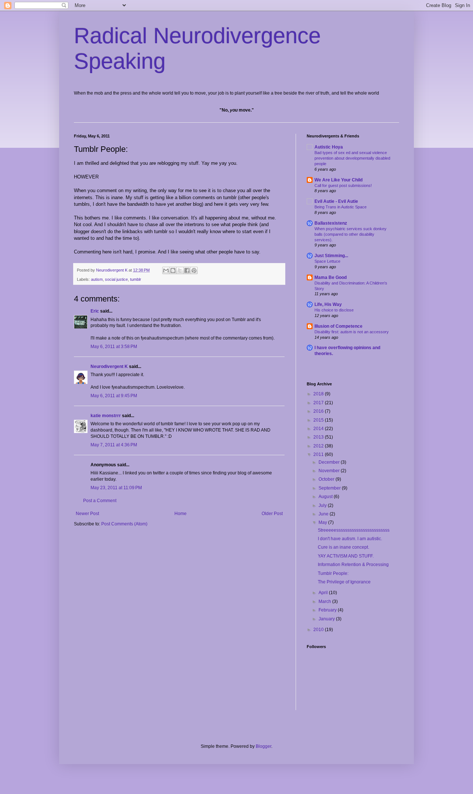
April (324, 592)
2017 (319, 402)
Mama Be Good (330, 277)
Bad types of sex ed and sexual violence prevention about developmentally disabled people (352, 158)
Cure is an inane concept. (343, 547)
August (326, 496)
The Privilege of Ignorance (344, 582)
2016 (319, 411)
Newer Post (87, 513)
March (325, 601)
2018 (319, 393)
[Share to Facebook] (187, 270)
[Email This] (166, 270)
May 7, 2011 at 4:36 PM (114, 444)
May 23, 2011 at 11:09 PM (116, 487)
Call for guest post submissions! (343, 185)
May (323, 522)
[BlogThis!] (173, 270)
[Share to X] (180, 270)
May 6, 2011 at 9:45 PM (114, 395)
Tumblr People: (333, 573)
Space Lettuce (327, 261)
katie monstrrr (106, 415)
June (324, 514)
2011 (319, 454)
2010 (319, 629)
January (327, 618)
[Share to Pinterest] (194, 270)
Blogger (263, 746)
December (330, 462)
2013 (319, 437)
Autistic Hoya (328, 147)
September (330, 488)
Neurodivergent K (109, 366)
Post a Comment (99, 500)
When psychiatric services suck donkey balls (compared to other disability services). (350, 234)
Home (180, 513)
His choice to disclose (334, 310)
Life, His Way (328, 304)
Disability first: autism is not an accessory (351, 332)
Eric (95, 311)
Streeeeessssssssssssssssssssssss (353, 530)
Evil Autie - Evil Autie (336, 201)
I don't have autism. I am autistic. (350, 538)
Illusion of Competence (338, 326)
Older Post (272, 513)
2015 (319, 420)
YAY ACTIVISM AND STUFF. (346, 556)
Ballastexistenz (330, 223)
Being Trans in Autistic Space (340, 207)
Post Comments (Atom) (124, 524)
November (330, 470)
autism (97, 279)
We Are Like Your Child (338, 180)
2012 (319, 446)
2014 (319, 428)
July (323, 505)
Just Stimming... (331, 255)
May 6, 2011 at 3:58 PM (114, 346)
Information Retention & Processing (353, 564)
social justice (116, 279)
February (328, 610)
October (327, 479)
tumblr (135, 279)
